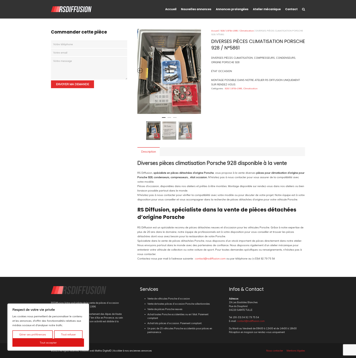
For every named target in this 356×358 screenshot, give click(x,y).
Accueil (215, 30)
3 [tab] (175, 119)
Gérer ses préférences (32, 334)
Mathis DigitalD (103, 350)
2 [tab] (169, 119)
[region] (48, 327)
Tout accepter (48, 342)
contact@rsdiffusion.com (210, 258)
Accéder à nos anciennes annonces (132, 350)
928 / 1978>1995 (229, 30)
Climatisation (247, 30)
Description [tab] (148, 151)
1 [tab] (164, 119)
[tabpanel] (169, 71)
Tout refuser (68, 334)
